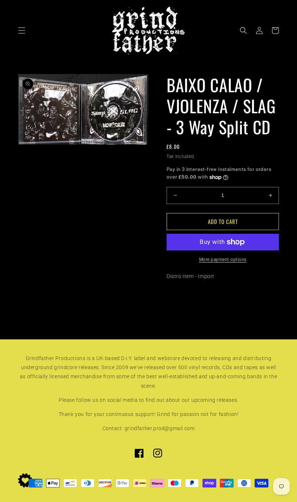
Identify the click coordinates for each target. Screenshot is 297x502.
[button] (22, 30)
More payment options (223, 259)
